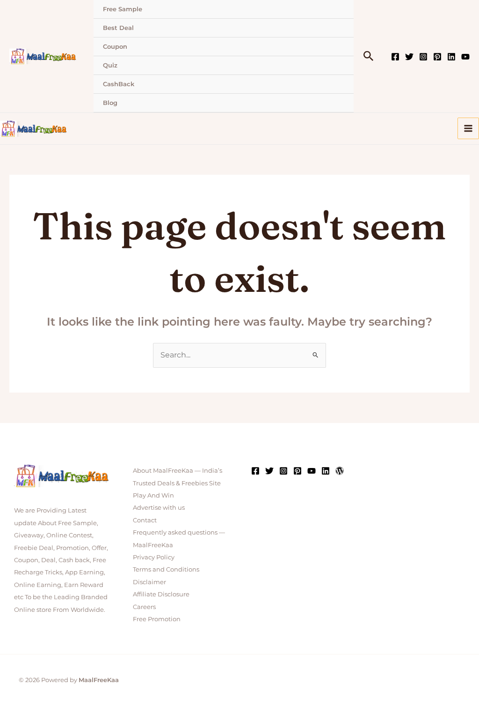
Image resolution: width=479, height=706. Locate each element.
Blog (110, 102)
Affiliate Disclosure (161, 594)
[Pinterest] (437, 56)
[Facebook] (395, 56)
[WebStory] (339, 471)
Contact (145, 520)
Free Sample (122, 9)
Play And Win (153, 495)
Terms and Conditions (166, 569)
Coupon (115, 46)
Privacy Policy (153, 557)
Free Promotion (157, 619)
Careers (144, 606)
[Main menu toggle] (468, 128)
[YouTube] (465, 56)
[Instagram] (423, 56)
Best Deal (118, 27)
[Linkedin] (451, 56)
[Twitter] (409, 56)
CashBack (118, 84)
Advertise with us (159, 507)
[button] (368, 56)
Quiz (110, 65)
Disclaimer (149, 582)
